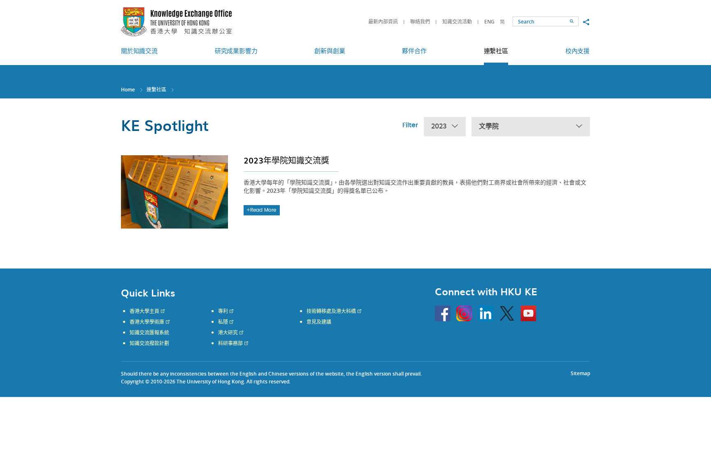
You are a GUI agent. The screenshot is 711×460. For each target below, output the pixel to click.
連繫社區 (156, 89)
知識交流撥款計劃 (149, 343)
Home (128, 89)
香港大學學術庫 (147, 322)
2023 (439, 126)
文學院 (489, 126)
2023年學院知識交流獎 (286, 160)
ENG (489, 21)
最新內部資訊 (383, 21)
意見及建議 (319, 322)
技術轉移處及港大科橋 (331, 311)
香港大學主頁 (144, 311)
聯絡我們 (420, 21)
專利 (223, 311)
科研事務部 (230, 343)
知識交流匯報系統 (149, 332)
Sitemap (580, 373)
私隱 (223, 322)
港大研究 (228, 332)
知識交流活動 (457, 21)
